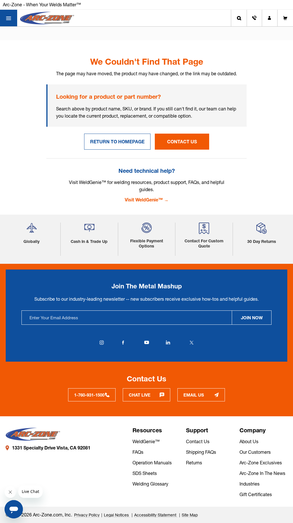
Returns (194, 462)
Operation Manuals (152, 462)
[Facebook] (123, 342)
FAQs (137, 452)
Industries (249, 484)
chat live (140, 395)
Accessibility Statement (155, 515)
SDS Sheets (144, 473)
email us (193, 395)
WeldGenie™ (146, 441)
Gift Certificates (255, 494)
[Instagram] (101, 342)
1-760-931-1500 (89, 395)
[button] (32, 230)
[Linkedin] (168, 342)
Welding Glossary (150, 484)
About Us (248, 441)
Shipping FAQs (201, 452)
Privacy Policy (87, 515)
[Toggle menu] (8, 18)
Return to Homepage (117, 141)
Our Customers (255, 452)
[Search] (239, 18)
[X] (191, 342)
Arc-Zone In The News (262, 473)
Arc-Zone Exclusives (260, 462)
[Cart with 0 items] (285, 18)
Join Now (252, 317)
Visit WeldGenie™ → (147, 200)
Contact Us (182, 141)
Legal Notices (117, 515)
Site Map (190, 515)
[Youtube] (146, 342)
